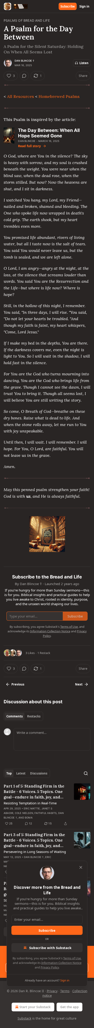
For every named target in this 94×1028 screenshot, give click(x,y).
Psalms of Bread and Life (27, 20)
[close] (80, 867)
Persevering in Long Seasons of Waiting (35, 851)
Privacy (52, 991)
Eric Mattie (32, 808)
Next (79, 684)
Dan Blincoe (26, 141)
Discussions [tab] (38, 773)
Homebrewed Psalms (59, 96)
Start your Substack (35, 1007)
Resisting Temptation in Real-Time (30, 803)
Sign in (84, 6)
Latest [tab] (21, 773)
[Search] (85, 773)
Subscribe (67, 6)
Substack (24, 1018)
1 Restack (43, 653)
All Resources (20, 96)
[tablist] (23, 716)
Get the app (69, 1007)
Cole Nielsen (24, 813)
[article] (47, 804)
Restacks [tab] (33, 716)
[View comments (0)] (24, 75)
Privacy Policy (50, 967)
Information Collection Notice (61, 963)
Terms (65, 991)
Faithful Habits (45, 813)
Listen (84, 63)
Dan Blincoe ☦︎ (24, 60)
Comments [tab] (14, 716)
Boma (29, 817)
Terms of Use (72, 958)
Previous (17, 684)
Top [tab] (9, 773)
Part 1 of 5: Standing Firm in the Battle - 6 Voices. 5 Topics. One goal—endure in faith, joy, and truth (34, 792)
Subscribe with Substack (50, 947)
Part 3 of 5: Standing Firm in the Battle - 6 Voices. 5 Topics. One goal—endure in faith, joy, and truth (34, 840)
